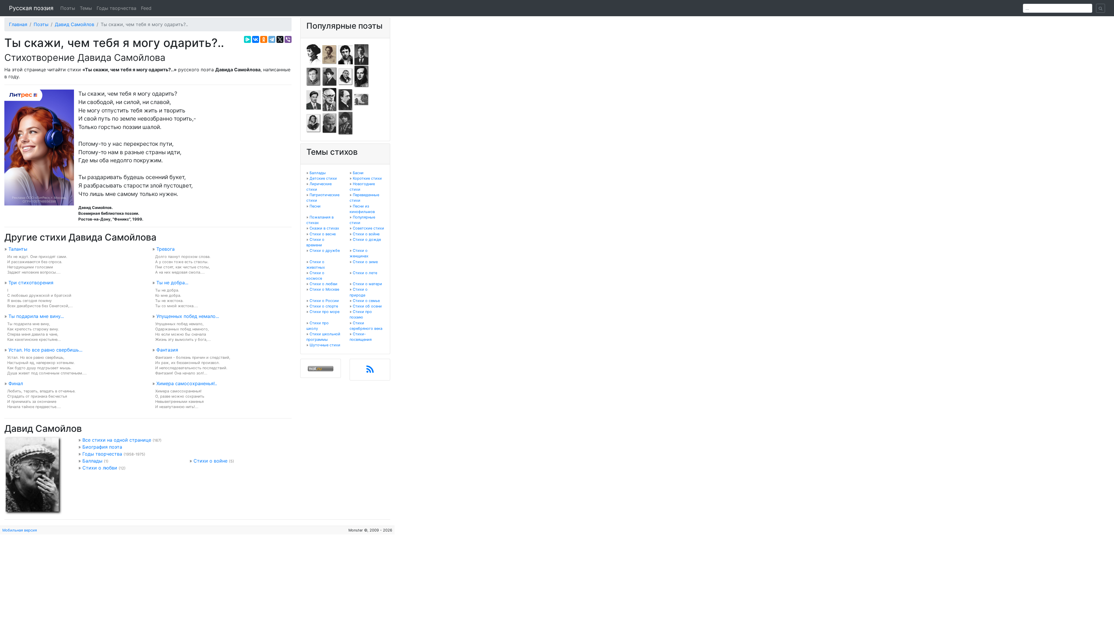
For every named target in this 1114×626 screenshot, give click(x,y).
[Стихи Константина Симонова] (329, 123)
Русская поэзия (31, 8)
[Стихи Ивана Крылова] (345, 76)
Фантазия (167, 350)
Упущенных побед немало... (187, 316)
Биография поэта (102, 447)
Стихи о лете (365, 273)
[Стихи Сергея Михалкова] (329, 99)
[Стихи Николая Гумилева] (361, 54)
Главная (18, 24)
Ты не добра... (172, 282)
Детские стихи (323, 178)
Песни (315, 206)
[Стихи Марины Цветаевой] (345, 123)
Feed (146, 8)
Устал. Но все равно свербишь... (45, 350)
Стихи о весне (323, 234)
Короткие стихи (367, 178)
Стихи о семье (366, 301)
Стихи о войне (210, 461)
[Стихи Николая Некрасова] (345, 99)
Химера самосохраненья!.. (186, 383)
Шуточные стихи (325, 345)
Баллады (92, 461)
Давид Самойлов (74, 24)
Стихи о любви (99, 468)
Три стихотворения (30, 282)
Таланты (17, 249)
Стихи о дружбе (325, 250)
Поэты (67, 8)
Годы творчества (116, 8)
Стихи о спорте (324, 306)
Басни (358, 173)
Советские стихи (368, 228)
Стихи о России (324, 301)
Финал (15, 383)
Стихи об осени (367, 306)
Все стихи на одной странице (116, 440)
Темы (86, 8)
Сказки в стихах (324, 228)
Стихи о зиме (365, 262)
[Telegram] (271, 39)
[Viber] (288, 39)
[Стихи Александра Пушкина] (313, 123)
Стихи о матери (367, 284)
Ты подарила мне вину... (36, 316)
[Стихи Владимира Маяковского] (313, 99)
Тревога (165, 249)
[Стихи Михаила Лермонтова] (361, 76)
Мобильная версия (19, 530)
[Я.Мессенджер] (247, 39)
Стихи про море (324, 312)
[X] (279, 39)
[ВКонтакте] (255, 39)
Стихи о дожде (367, 239)
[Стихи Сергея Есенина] (329, 76)
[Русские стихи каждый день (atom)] (370, 371)
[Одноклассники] (263, 39)
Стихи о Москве (324, 289)
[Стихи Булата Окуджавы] (361, 99)
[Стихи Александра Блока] (329, 54)
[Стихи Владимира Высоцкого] (345, 54)
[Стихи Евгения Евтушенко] (313, 76)
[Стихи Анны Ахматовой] (313, 54)
